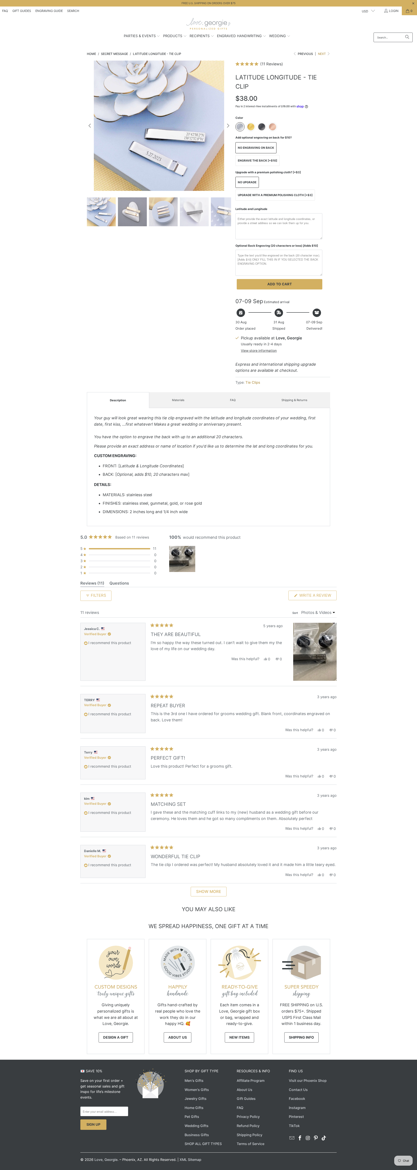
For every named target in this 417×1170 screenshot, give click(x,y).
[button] (142, 36)
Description (118, 400)
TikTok (294, 1126)
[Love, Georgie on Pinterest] (316, 1138)
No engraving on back (256, 147)
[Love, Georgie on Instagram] (308, 1138)
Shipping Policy (249, 1135)
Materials (178, 400)
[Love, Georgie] (208, 25)
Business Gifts (197, 1135)
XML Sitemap (190, 1159)
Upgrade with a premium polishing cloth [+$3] (275, 195)
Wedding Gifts (196, 1126)
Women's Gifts (197, 1089)
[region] (182, 559)
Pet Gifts (192, 1116)
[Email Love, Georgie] (292, 1138)
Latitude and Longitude (251, 209)
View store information (259, 351)
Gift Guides (21, 11)
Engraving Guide (49, 11)
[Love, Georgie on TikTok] (324, 1138)
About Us (177, 1037)
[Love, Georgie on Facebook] (300, 1138)
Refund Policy (248, 1126)
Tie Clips (252, 382)
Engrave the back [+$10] (257, 160)
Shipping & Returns (294, 400)
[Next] (227, 126)
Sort (295, 613)
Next (322, 54)
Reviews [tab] (92, 584)
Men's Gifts (194, 1080)
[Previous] (90, 126)
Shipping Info (301, 1037)
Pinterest (296, 1116)
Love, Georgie (105, 1159)
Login (394, 11)
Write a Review (317, 596)
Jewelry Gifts (196, 1098)
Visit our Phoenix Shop (308, 1080)
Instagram (297, 1108)
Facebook (297, 1098)
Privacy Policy (248, 1116)
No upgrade (247, 182)
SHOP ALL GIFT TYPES (203, 1144)
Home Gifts (194, 1108)
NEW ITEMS (239, 1037)
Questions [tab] (119, 584)
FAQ (5, 11)
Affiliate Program (251, 1080)
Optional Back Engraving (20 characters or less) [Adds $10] (276, 245)
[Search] (407, 37)
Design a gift (115, 1037)
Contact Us (298, 1089)
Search (73, 11)
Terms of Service (250, 1144)
